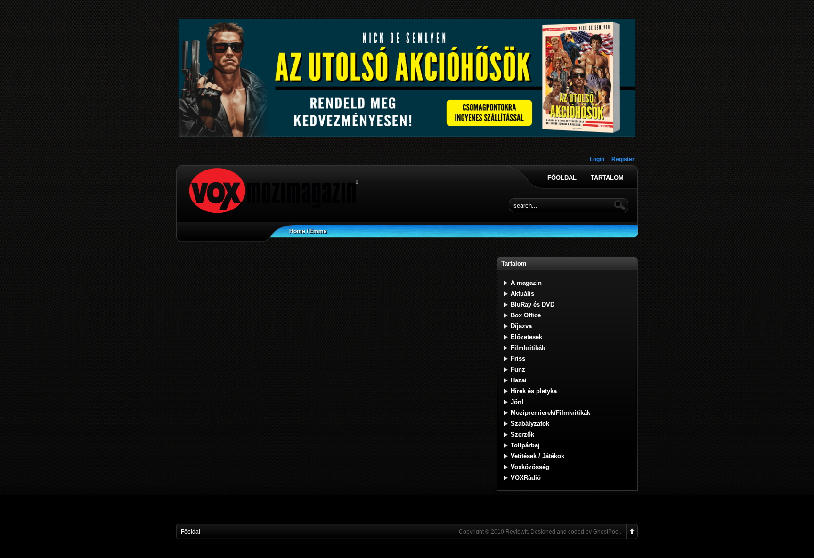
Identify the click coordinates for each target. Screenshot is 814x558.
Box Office (526, 315)
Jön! (517, 401)
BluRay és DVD (532, 304)
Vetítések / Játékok (537, 456)
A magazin (526, 282)
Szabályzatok (530, 423)
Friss (518, 358)
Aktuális (522, 293)
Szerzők (522, 434)
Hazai (519, 380)
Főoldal (562, 178)
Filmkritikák (528, 347)
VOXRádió (526, 477)
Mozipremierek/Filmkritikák (550, 412)
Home (297, 231)
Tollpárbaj (525, 445)
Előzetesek (526, 336)
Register (623, 159)
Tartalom (607, 178)
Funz (518, 369)
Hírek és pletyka (534, 391)
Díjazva (521, 326)
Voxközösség (530, 466)
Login (597, 159)
